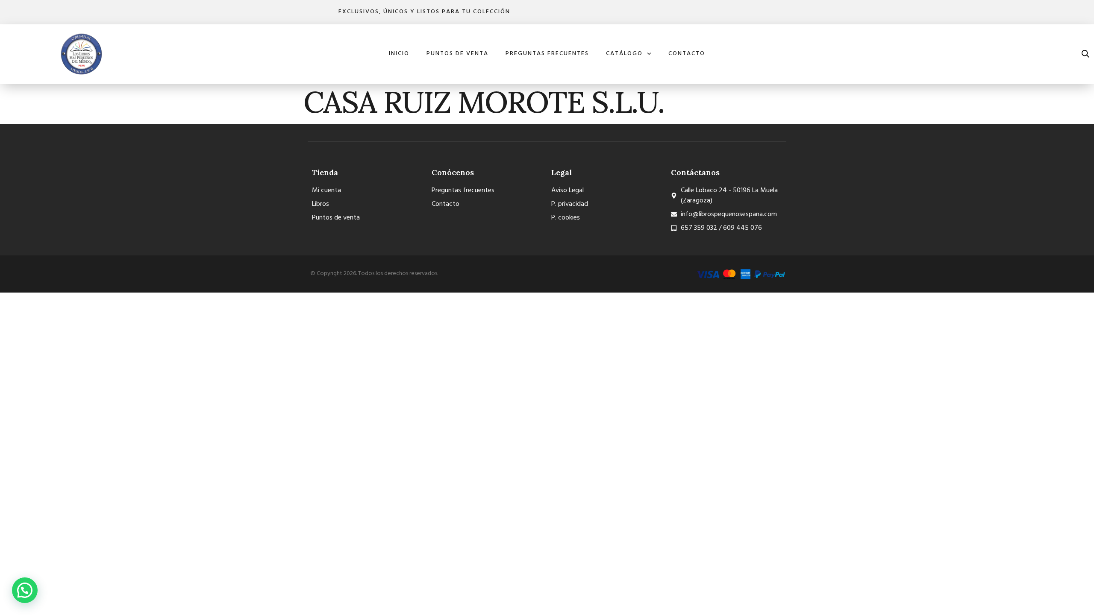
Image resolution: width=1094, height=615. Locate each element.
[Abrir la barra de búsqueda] (1085, 54)
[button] (25, 590)
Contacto (686, 54)
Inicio (399, 54)
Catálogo (624, 54)
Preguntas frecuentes (547, 54)
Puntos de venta (457, 54)
